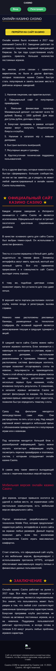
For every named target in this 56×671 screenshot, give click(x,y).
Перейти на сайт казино (28, 32)
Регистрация (36, 9)
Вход (15, 9)
